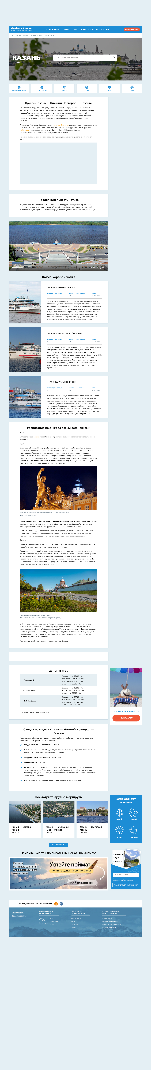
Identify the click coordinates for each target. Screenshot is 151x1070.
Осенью (134, 837)
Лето (109, 90)
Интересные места (19, 90)
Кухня (87, 90)
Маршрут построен (108, 918)
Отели (95, 29)
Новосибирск (54, 921)
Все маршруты (58, 845)
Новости (85, 29)
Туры (75, 29)
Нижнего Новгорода (61, 125)
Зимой (119, 819)
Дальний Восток (76, 918)
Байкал (73, 927)
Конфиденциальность (19, 915)
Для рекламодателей (18, 912)
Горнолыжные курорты (109, 927)
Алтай (73, 921)
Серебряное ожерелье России (111, 924)
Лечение (105, 29)
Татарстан (74, 924)
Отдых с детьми (41, 90)
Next (103, 246)
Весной (133, 819)
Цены (132, 90)
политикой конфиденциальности (123, 880)
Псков (52, 924)
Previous (13, 246)
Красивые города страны (110, 921)
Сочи (51, 918)
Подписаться (126, 885)
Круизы (25, 35)
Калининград (43, 923)
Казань (18, 35)
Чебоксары (24, 130)
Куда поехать (52, 29)
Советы (66, 29)
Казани (36, 437)
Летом (119, 837)
